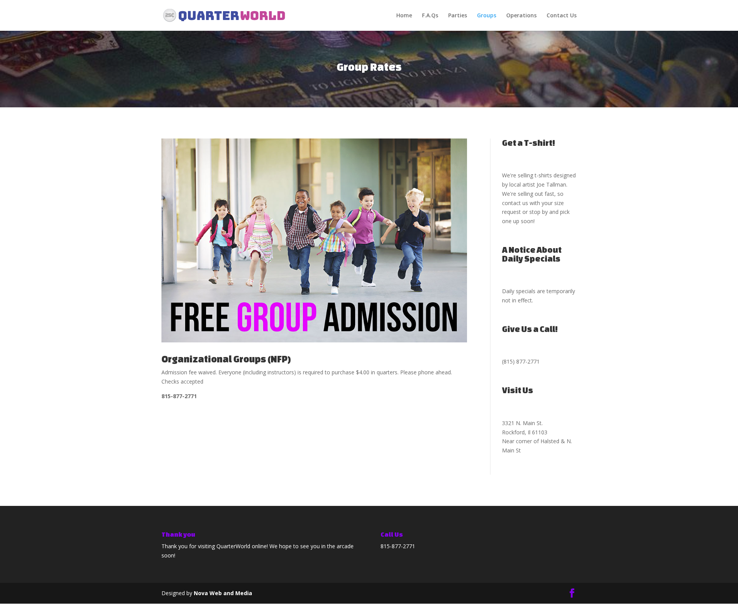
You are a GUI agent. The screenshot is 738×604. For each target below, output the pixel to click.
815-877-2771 (398, 546)
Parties (457, 16)
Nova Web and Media (223, 593)
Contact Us (562, 16)
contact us (515, 203)
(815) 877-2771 (521, 361)
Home (404, 16)
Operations (521, 16)
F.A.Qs (430, 16)
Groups (486, 16)
